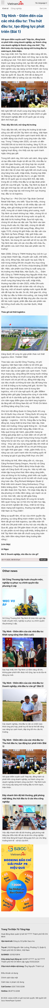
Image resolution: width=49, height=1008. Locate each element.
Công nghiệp (16, 8)
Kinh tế (5, 8)
